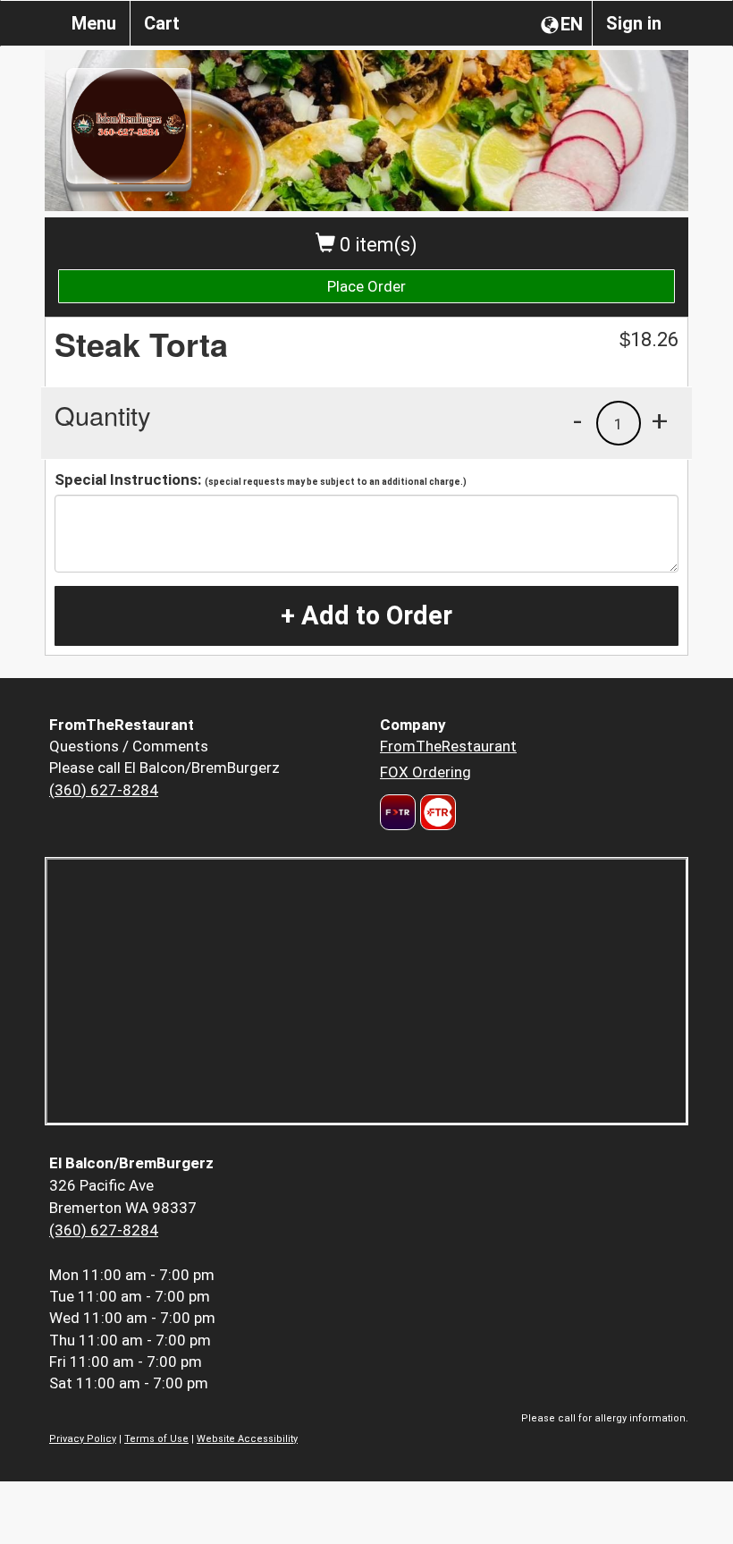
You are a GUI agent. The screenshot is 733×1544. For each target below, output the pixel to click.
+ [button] (660, 420)
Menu (94, 23)
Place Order (366, 286)
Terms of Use (156, 1439)
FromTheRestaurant (448, 746)
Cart (162, 23)
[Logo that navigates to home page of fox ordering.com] (436, 812)
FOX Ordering (425, 772)
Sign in (633, 23)
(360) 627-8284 (103, 790)
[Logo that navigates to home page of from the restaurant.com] (398, 812)
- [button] (577, 420)
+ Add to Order (366, 615)
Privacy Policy (82, 1439)
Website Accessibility (247, 1439)
